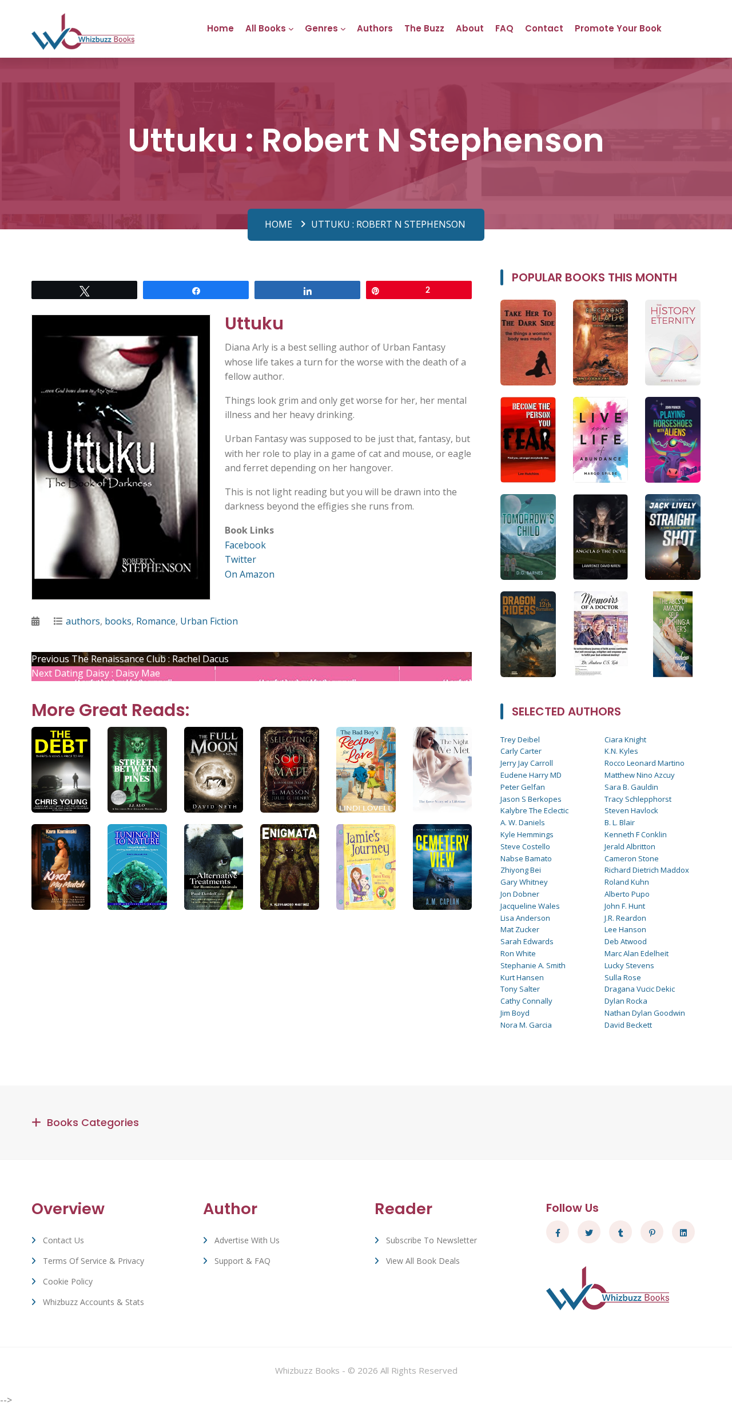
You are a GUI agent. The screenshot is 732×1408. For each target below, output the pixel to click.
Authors (375, 28)
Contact (544, 28)
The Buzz (424, 28)
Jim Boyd (515, 1013)
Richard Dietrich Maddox (646, 870)
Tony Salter (520, 989)
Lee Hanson (625, 929)
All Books (265, 28)
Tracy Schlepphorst (637, 799)
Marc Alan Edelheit (636, 953)
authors (83, 621)
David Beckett (628, 1025)
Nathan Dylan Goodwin (644, 1013)
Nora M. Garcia (526, 1025)
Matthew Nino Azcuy (639, 775)
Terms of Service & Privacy (93, 1260)
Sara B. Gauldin (631, 787)
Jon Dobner (519, 894)
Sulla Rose (622, 977)
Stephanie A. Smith (533, 965)
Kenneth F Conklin (635, 834)
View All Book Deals (423, 1260)
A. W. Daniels (522, 822)
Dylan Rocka (625, 1001)
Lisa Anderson (525, 918)
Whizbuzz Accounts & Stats (93, 1301)
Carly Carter (521, 751)
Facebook (245, 545)
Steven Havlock (631, 810)
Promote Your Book (618, 28)
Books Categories (93, 1122)
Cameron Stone (631, 858)
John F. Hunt (624, 906)
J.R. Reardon (625, 918)
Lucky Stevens (629, 965)
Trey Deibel (520, 739)
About (470, 28)
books (118, 621)
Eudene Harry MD (531, 775)
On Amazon (249, 574)
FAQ (504, 28)
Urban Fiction (209, 621)
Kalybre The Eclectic (534, 810)
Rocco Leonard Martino (644, 763)
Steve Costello (525, 846)
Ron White (518, 953)
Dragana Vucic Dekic (639, 989)
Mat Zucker (519, 929)
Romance (156, 621)
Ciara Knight (625, 739)
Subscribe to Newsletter (431, 1240)
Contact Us (63, 1240)
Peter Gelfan (522, 787)
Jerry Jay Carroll (526, 763)
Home (220, 28)
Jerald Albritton (629, 846)
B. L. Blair (619, 822)
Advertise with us (247, 1240)
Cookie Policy (68, 1281)
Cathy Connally (526, 1001)
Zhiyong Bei (520, 870)
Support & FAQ (242, 1260)
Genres (321, 28)
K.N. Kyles (621, 751)
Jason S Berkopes (531, 799)
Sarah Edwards (527, 941)
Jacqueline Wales (530, 906)
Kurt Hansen (522, 977)
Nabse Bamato (526, 858)
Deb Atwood (625, 941)
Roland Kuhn (626, 882)
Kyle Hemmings (527, 834)
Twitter (240, 559)
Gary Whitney (524, 882)
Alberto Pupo (627, 894)
